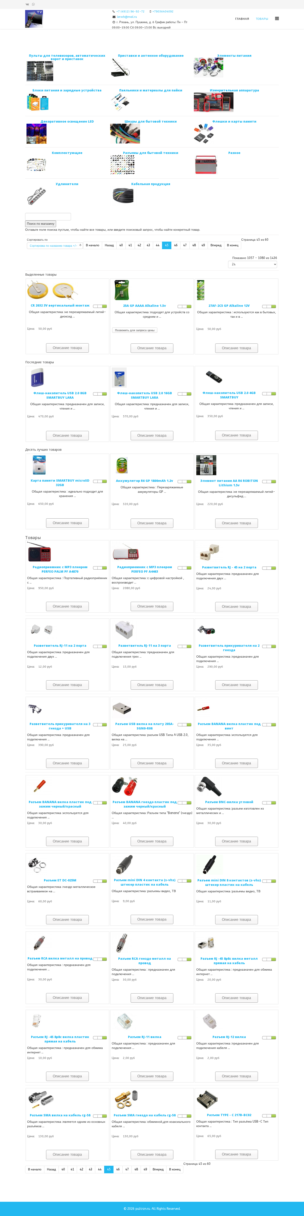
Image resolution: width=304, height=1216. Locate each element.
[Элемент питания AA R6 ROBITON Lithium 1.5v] (236, 465)
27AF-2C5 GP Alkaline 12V (229, 305)
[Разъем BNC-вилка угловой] (236, 786)
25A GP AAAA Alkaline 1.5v (144, 305)
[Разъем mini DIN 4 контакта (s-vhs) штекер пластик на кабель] (152, 865)
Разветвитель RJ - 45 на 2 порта (229, 567)
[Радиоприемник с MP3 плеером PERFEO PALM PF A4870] (67, 552)
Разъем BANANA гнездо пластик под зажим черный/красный (145, 804)
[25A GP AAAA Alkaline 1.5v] (152, 290)
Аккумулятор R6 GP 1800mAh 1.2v (144, 481)
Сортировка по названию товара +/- (53, 245)
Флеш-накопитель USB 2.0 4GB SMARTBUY (229, 395)
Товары (262, 18)
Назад (109, 245)
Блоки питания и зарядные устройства (66, 90)
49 (203, 245)
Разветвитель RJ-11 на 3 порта (144, 645)
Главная (242, 18)
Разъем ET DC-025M (60, 880)
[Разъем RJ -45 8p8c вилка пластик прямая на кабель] (67, 1021)
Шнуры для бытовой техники (151, 121)
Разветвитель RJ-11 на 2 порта (60, 645)
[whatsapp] (33, 4)
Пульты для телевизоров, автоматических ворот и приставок (67, 57)
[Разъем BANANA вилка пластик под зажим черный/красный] (67, 786)
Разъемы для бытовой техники (150, 153)
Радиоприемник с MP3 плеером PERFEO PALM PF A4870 (60, 569)
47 (185, 245)
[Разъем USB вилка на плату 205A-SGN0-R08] (152, 708)
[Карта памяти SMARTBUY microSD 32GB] (67, 465)
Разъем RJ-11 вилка (144, 1037)
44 (157, 245)
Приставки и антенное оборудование (151, 55)
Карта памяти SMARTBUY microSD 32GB (60, 482)
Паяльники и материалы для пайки (150, 90)
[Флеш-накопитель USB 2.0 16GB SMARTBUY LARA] (152, 378)
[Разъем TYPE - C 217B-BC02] (236, 1099)
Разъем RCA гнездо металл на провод (144, 960)
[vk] (27, 4)
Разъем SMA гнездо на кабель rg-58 (145, 1115)
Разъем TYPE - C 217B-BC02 (229, 1115)
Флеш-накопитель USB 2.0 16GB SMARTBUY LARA (144, 395)
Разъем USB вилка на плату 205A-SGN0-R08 (144, 726)
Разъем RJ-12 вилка (229, 1037)
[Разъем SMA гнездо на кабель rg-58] (152, 1100)
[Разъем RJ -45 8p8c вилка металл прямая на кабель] (236, 943)
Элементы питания (234, 55)
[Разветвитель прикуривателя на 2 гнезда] (236, 630)
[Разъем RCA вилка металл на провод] (67, 943)
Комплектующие (67, 153)
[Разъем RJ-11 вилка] (152, 1021)
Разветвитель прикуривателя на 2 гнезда (229, 647)
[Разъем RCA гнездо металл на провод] (152, 943)
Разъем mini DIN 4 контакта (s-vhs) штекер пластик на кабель (144, 882)
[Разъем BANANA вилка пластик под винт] (236, 708)
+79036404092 (163, 11)
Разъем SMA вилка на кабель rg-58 (60, 1115)
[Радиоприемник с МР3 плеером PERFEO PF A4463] (152, 552)
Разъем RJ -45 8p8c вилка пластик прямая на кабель (60, 1039)
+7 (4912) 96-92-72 (130, 11)
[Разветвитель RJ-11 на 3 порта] (152, 630)
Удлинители (67, 184)
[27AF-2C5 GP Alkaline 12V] (236, 290)
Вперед (216, 245)
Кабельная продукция (150, 184)
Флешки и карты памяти (234, 121)
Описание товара (67, 348)
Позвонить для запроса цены (134, 330)
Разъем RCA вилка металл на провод (60, 958)
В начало (92, 245)
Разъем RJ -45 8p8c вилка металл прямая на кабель (229, 960)
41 (130, 245)
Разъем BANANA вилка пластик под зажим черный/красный (60, 804)
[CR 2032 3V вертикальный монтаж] (67, 290)
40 (121, 245)
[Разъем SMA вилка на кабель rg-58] (67, 1100)
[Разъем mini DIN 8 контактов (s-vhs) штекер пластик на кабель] (236, 865)
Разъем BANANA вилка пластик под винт (229, 726)
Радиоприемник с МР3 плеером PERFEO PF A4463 (144, 569)
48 (194, 245)
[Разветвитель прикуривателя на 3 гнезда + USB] (67, 708)
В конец (232, 245)
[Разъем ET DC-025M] (67, 865)
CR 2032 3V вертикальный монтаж (60, 305)
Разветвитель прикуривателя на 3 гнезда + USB (60, 726)
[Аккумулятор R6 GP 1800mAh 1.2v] (152, 465)
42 (139, 245)
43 (148, 245)
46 (176, 245)
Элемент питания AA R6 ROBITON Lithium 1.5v (229, 483)
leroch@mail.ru (127, 16)
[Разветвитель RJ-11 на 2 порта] (67, 630)
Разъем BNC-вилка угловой (229, 802)
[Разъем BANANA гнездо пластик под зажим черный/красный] (152, 786)
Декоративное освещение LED (67, 121)
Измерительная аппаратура (234, 90)
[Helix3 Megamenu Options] (277, 18)
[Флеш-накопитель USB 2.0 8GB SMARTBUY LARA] (67, 378)
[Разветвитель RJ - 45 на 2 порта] (236, 552)
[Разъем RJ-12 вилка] (236, 1021)
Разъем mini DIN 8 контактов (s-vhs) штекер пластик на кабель (229, 882)
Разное (234, 153)
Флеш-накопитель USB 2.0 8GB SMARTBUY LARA (60, 395)
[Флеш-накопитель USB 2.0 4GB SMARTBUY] (236, 377)
